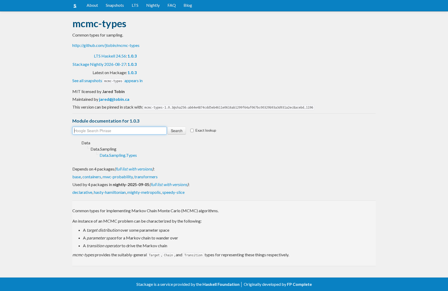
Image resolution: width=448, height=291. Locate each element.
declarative (82, 192)
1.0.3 (132, 55)
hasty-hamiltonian (110, 192)
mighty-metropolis (144, 192)
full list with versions (134, 168)
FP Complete (299, 284)
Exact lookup (205, 130)
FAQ (171, 5)
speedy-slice (173, 192)
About (92, 5)
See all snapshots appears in (107, 80)
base (76, 176)
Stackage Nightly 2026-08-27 (99, 64)
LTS (135, 5)
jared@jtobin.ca (114, 99)
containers (91, 176)
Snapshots (115, 5)
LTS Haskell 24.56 (110, 55)
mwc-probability (118, 176)
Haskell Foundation (221, 284)
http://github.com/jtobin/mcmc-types (105, 45)
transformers (146, 176)
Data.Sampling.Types (118, 155)
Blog (188, 5)
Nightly (153, 5)
